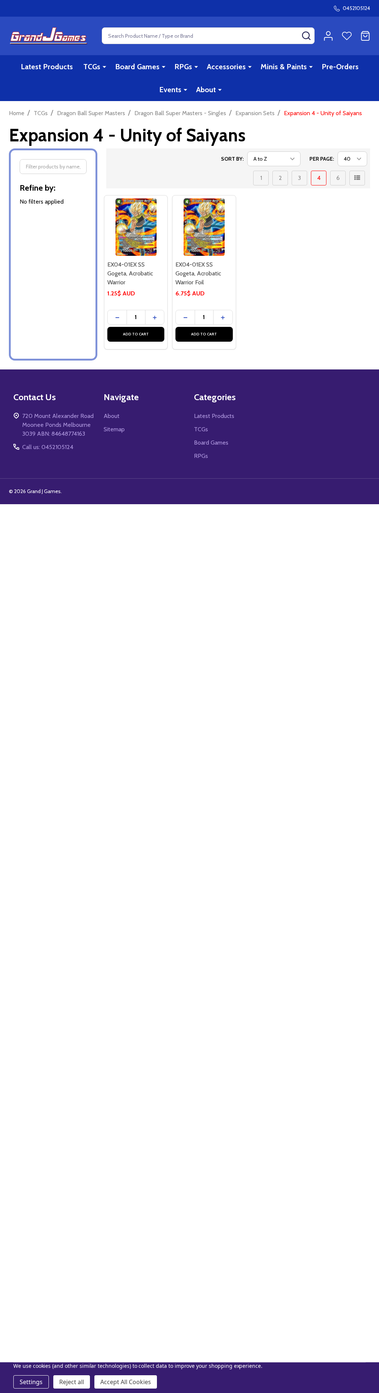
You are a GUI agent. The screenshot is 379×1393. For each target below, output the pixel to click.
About (206, 89)
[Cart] (365, 36)
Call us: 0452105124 (47, 447)
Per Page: (321, 158)
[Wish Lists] (347, 36)
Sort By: (232, 158)
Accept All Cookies (125, 1382)
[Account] (328, 36)
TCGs (91, 66)
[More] (104, 66)
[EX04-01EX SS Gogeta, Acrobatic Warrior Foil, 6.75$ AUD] (203, 226)
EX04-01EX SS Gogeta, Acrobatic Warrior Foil (198, 273)
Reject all (71, 1382)
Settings (31, 1382)
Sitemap (114, 429)
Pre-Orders (340, 66)
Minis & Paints (284, 66)
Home (16, 113)
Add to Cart (136, 334)
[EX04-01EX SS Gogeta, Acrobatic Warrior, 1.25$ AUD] (135, 226)
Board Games (137, 66)
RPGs (183, 66)
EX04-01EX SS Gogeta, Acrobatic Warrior (130, 273)
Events (170, 89)
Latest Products (47, 66)
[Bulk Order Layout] (357, 178)
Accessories (226, 66)
